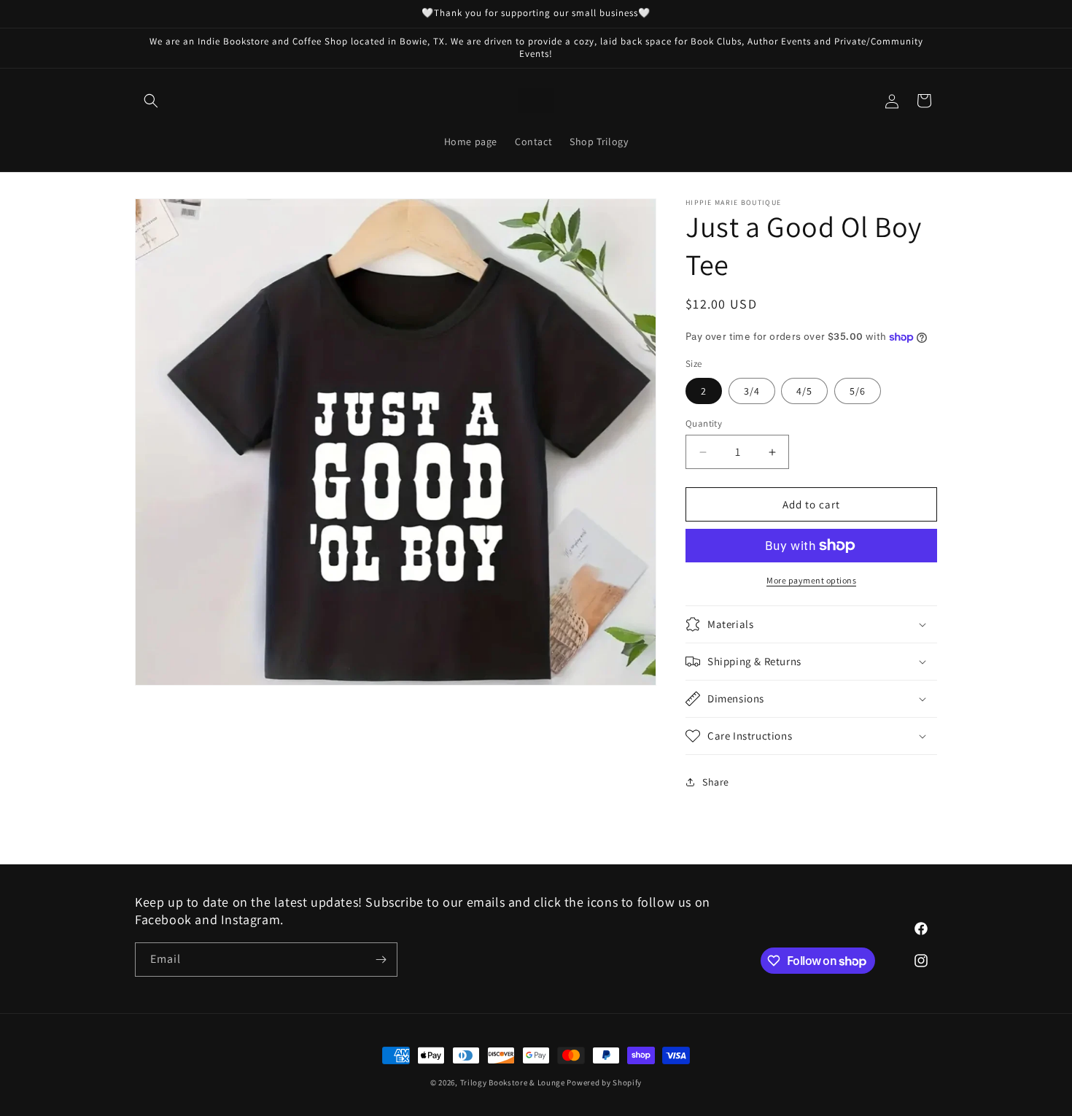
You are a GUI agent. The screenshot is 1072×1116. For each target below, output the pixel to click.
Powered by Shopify (604, 1082)
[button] (151, 101)
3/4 (752, 391)
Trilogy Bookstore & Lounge (512, 1082)
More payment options (811, 580)
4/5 (804, 391)
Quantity (703, 423)
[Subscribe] (381, 959)
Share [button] (715, 781)
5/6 (858, 391)
